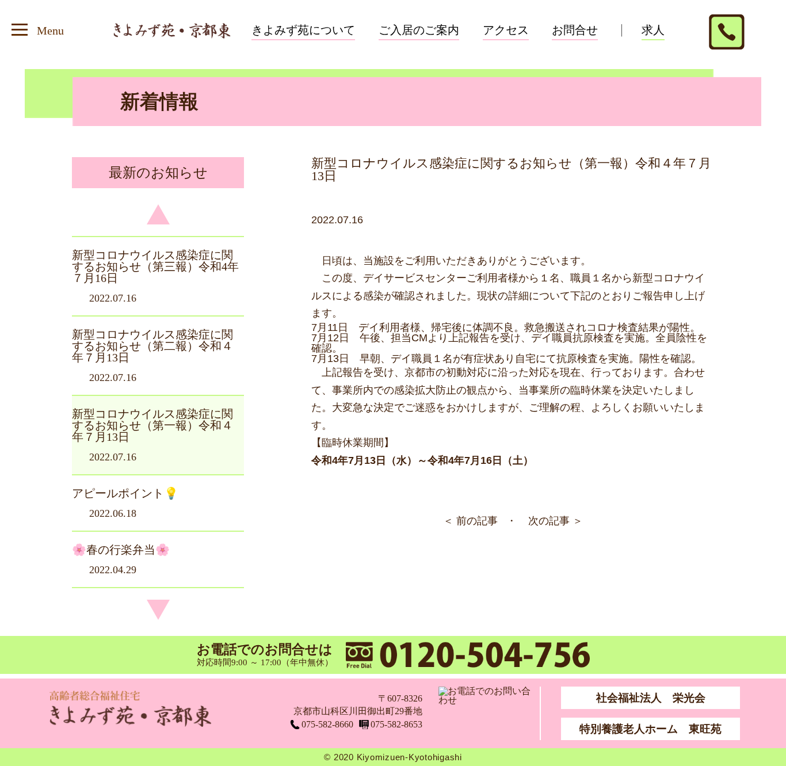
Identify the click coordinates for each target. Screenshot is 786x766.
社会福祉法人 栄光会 (650, 698)
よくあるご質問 (442, 43)
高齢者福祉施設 (314, 70)
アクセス (506, 30)
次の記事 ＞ (555, 521)
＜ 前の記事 (470, 521)
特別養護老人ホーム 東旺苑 (650, 729)
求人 (653, 30)
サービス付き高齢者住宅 (337, 43)
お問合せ (575, 30)
